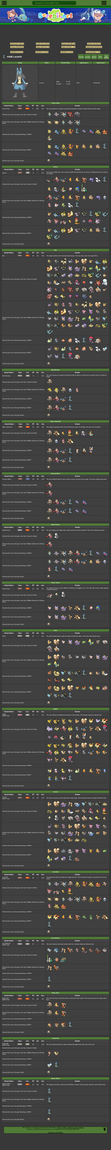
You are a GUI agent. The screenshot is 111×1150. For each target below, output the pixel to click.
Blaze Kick (5, 998)
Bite (3, 256)
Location (87, 57)
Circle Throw (6, 589)
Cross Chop (6, 108)
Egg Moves (106, 56)
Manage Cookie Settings (76, 1127)
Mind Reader (6, 376)
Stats (100, 57)
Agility (4, 714)
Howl (3, 636)
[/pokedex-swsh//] (55, 49)
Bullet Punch (6, 530)
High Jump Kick (7, 427)
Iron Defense (6, 943)
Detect (4, 173)
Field (77, 83)
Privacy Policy (62, 1127)
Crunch (4, 797)
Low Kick (5, 877)
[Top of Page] (104, 1129)
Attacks (94, 57)
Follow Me (5, 1043)
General (81, 57)
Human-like (96, 83)
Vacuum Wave (6, 479)
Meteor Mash (6, 1083)
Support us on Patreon (55, 1132)
